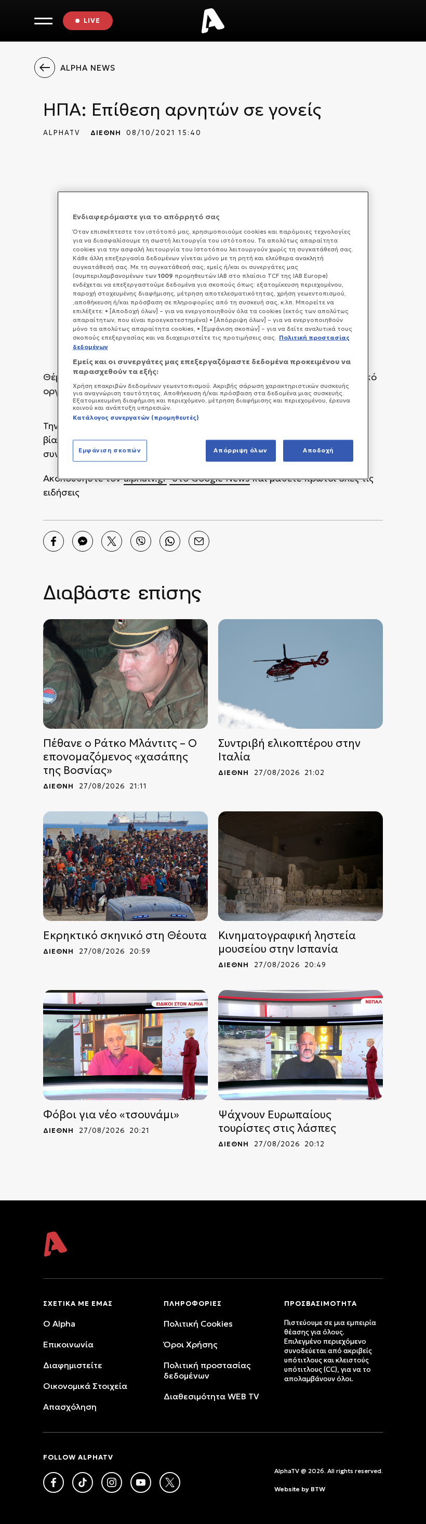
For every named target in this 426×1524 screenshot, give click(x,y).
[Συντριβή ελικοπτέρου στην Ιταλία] (300, 674)
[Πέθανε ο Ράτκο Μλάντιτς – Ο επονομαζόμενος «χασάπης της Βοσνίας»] (125, 674)
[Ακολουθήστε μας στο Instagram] (111, 1482)
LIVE (92, 20)
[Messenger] (82, 541)
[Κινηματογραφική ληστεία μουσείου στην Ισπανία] (300, 866)
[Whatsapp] (169, 541)
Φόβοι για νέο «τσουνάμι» (111, 1114)
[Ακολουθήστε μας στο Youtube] (140, 1482)
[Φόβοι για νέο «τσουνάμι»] (125, 1045)
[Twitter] (111, 541)
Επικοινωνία (68, 1344)
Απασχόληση (70, 1406)
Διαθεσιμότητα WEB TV (211, 1396)
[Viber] (140, 541)
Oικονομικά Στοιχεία (85, 1386)
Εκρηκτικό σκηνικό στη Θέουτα (125, 935)
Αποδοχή (318, 450)
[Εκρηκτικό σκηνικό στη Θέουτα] (125, 866)
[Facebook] (53, 541)
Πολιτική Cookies (198, 1323)
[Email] (199, 541)
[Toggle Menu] (43, 21)
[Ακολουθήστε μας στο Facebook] (53, 1482)
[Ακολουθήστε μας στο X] (169, 1482)
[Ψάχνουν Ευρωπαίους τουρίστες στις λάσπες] (300, 1045)
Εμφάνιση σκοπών (109, 450)
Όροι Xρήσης (190, 1344)
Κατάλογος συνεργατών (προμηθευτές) (136, 417)
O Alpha (59, 1323)
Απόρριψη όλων (240, 450)
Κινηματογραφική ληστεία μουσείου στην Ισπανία (287, 942)
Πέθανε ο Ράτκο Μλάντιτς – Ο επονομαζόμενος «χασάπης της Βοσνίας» (120, 757)
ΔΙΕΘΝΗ (105, 132)
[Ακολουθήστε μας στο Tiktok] (82, 1482)
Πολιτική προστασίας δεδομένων (207, 1370)
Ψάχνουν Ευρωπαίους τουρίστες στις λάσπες (277, 1121)
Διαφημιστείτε (72, 1365)
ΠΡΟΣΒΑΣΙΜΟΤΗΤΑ (320, 1303)
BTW (318, 1489)
